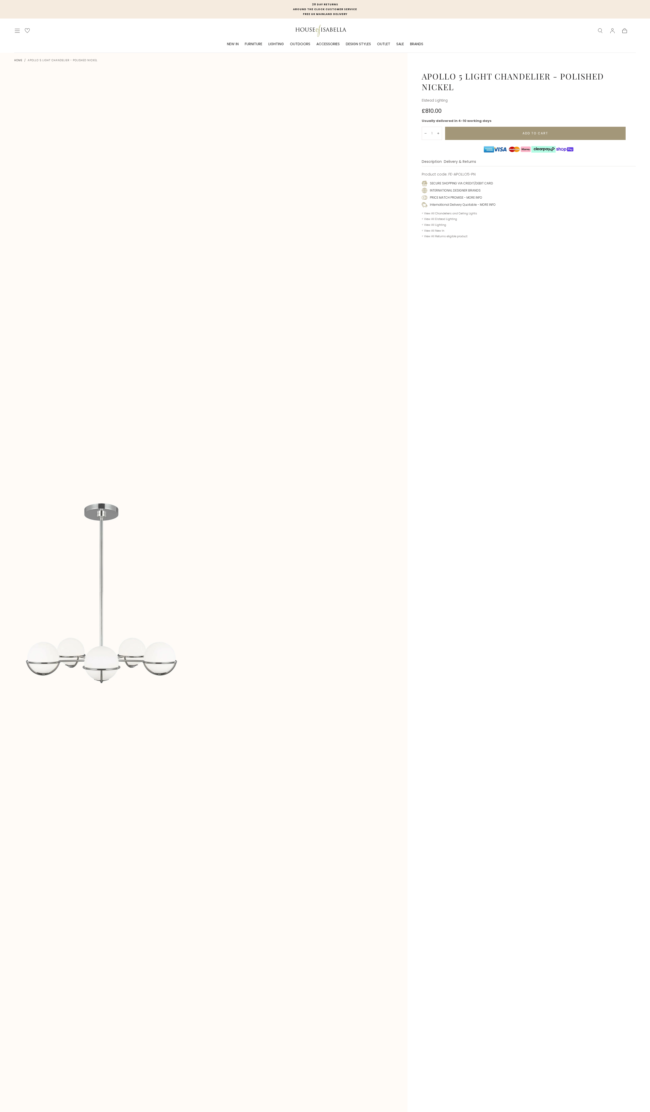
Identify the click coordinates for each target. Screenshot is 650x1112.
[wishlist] (27, 31)
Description (432, 162)
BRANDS (416, 44)
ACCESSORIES (328, 44)
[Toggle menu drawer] (17, 31)
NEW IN (233, 44)
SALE (400, 44)
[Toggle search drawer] (600, 31)
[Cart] (625, 31)
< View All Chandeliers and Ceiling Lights (449, 213)
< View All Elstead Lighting (439, 219)
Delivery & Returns (460, 162)
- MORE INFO (472, 197)
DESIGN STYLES (358, 44)
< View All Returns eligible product (444, 236)
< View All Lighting (434, 225)
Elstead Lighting (435, 100)
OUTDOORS (300, 44)
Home (18, 60)
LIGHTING (276, 44)
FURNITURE (253, 44)
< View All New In (433, 231)
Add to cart (535, 133)
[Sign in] (612, 31)
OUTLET (383, 44)
